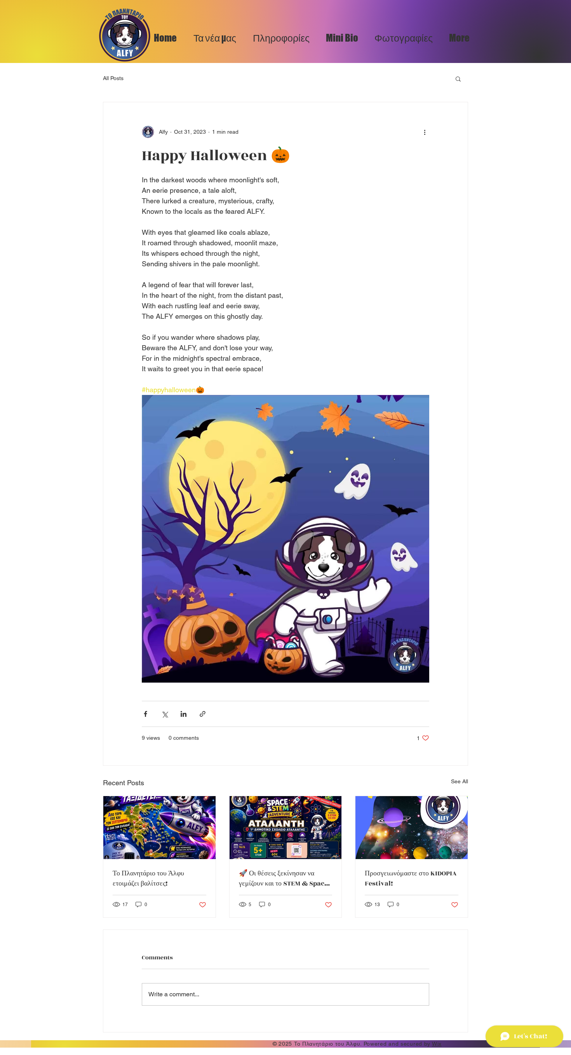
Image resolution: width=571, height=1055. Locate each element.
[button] (458, 78)
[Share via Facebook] (145, 714)
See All (459, 781)
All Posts (113, 78)
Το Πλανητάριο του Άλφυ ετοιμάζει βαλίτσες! (148, 878)
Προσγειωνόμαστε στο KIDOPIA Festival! (411, 878)
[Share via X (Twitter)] (164, 714)
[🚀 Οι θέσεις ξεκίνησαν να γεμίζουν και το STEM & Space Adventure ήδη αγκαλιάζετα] (286, 827)
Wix (437, 1044)
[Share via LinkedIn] (183, 714)
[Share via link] (202, 714)
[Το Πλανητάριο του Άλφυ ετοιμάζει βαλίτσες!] (159, 827)
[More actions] (424, 131)
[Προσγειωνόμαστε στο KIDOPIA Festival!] (411, 827)
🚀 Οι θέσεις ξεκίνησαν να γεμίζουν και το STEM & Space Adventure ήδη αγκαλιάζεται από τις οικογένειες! (283, 878)
